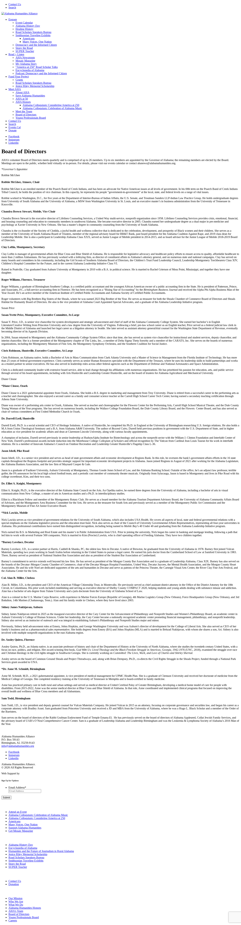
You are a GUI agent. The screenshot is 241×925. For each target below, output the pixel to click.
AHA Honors (23, 101)
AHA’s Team (15, 910)
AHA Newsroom (25, 57)
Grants (19, 79)
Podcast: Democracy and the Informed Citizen (41, 73)
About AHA (22, 92)
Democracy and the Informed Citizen (36, 44)
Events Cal (14, 127)
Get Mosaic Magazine (20, 830)
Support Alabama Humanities (24, 827)
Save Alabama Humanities (30, 95)
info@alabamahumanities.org (17, 745)
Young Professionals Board (31, 117)
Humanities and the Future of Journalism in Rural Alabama (41, 851)
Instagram (13, 139)
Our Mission (15, 898)
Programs (5, 838)
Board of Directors (26, 114)
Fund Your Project (18, 76)
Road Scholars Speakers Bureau (33, 32)
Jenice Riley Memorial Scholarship (35, 86)
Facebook (13, 136)
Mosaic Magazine (25, 60)
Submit (6, 797)
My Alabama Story (26, 63)
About (4, 891)
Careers (12, 920)
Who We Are (15, 901)
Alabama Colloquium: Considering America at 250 (51, 105)
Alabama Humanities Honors (24, 907)
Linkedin (13, 142)
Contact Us (14, 4)
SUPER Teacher (25, 51)
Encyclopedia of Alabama (30, 70)
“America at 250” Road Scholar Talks (37, 67)
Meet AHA (14, 89)
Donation (13, 884)
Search (12, 7)
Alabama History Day (28, 25)
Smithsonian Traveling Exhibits (33, 35)
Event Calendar (24, 22)
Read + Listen (16, 54)
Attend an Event (17, 811)
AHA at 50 (22, 98)
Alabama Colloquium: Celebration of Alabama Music (52, 108)
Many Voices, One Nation (37, 41)
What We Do (15, 904)
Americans (29, 38)
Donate (12, 130)
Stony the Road (24, 48)
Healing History (24, 28)
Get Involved (7, 805)
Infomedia (26, 773)
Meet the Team (24, 111)
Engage (12, 19)
